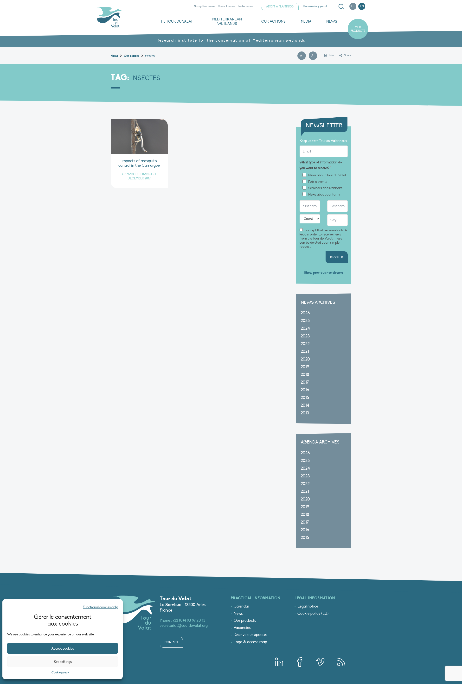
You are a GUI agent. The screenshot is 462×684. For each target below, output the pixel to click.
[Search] (341, 7)
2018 (305, 374)
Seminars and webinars (325, 188)
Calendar (241, 606)
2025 (305, 320)
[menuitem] (340, 7)
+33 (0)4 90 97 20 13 (189, 620)
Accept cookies (62, 648)
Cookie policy (60, 672)
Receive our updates (251, 635)
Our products (358, 29)
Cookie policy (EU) (312, 614)
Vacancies (242, 628)
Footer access (245, 6)
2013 (305, 413)
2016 (305, 390)
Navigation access (204, 6)
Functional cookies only (100, 607)
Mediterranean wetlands (227, 21)
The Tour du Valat (176, 21)
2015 (305, 397)
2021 (305, 351)
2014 (305, 405)
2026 (305, 313)
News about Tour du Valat (327, 175)
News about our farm (324, 194)
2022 (305, 343)
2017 (305, 382)
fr (353, 6)
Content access (226, 6)
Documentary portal (315, 6)
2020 (305, 359)
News (331, 21)
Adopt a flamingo (280, 6)
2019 (305, 366)
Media (306, 21)
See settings (63, 661)
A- (303, 56)
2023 (305, 336)
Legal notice (307, 606)
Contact (171, 642)
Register (336, 257)
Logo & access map (250, 642)
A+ (314, 56)
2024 (305, 328)
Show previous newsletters (323, 273)
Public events (317, 182)
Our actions (273, 21)
